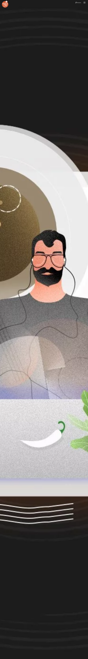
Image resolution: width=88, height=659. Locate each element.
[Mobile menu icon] (84, 2)
